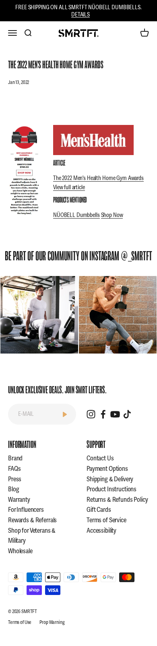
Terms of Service (106, 520)
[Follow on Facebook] (103, 414)
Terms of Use (19, 622)
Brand (15, 458)
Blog (13, 489)
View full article (69, 187)
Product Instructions (111, 489)
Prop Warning (51, 622)
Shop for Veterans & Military (32, 536)
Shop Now (112, 215)
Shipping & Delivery (110, 479)
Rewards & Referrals (32, 520)
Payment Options (107, 469)
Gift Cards (99, 510)
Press (14, 479)
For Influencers (26, 510)
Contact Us (100, 458)
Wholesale (20, 551)
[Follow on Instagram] (91, 414)
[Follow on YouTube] (115, 414)
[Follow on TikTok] (127, 414)
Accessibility (101, 531)
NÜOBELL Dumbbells (76, 215)
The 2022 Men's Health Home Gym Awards (98, 178)
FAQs (14, 469)
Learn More (39, 315)
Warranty (19, 500)
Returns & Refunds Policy (117, 500)
